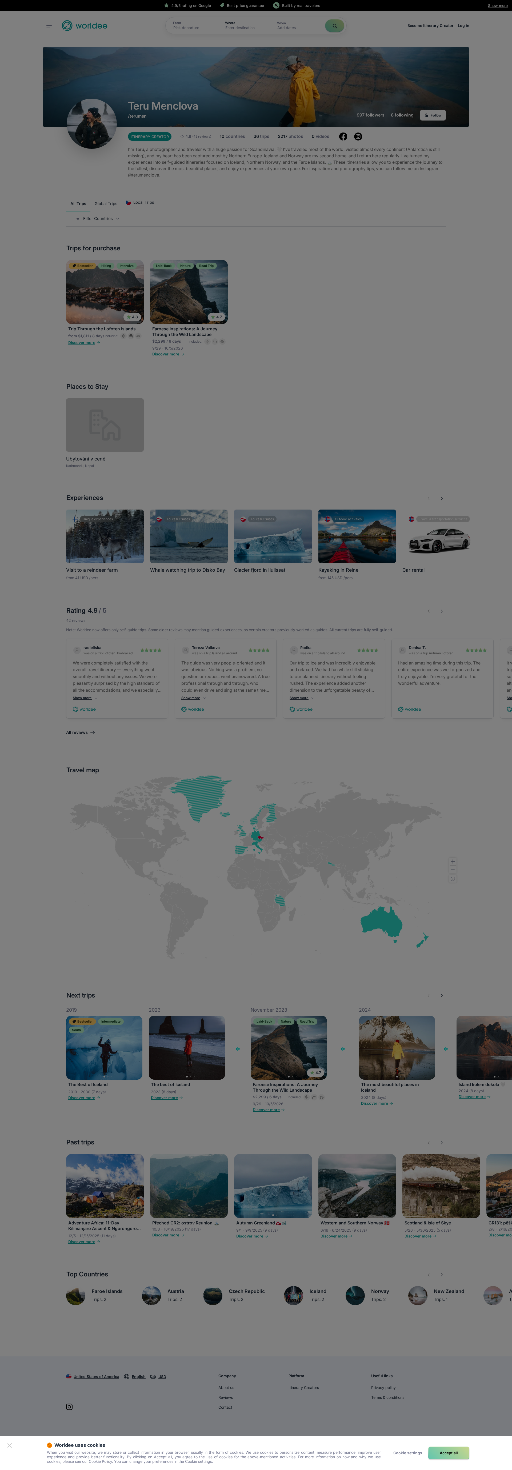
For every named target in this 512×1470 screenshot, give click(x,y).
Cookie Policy (100, 1461)
